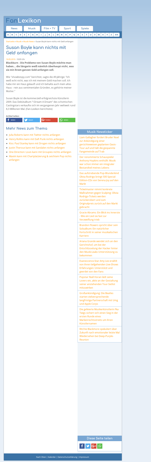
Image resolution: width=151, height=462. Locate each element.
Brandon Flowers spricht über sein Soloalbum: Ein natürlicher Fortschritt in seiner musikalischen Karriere (98, 230)
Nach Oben (41, 457)
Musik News (28, 41)
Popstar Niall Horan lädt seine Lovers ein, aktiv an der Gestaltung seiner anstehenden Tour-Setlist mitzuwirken (98, 282)
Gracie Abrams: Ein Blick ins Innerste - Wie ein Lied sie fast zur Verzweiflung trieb (99, 216)
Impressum (84, 457)
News (14, 28)
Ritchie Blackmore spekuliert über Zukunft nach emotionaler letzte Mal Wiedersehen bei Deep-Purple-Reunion (99, 334)
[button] (14, 120)
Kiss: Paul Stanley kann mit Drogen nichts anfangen (37, 143)
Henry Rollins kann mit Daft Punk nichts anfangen (36, 139)
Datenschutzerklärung (67, 457)
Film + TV (49, 28)
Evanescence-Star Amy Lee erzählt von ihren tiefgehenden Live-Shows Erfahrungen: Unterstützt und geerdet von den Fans (98, 266)
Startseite (10, 41)
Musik (32, 28)
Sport (67, 28)
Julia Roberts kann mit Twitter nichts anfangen (34, 134)
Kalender (52, 457)
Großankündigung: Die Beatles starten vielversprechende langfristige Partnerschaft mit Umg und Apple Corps (98, 298)
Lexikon (23, 20)
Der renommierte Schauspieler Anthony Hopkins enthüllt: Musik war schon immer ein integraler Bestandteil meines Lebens (97, 162)
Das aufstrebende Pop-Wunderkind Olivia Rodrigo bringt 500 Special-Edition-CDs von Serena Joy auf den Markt (99, 178)
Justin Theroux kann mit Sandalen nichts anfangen (37, 147)
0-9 (116, 34)
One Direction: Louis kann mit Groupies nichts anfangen (40, 152)
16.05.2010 (10, 59)
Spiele (85, 28)
